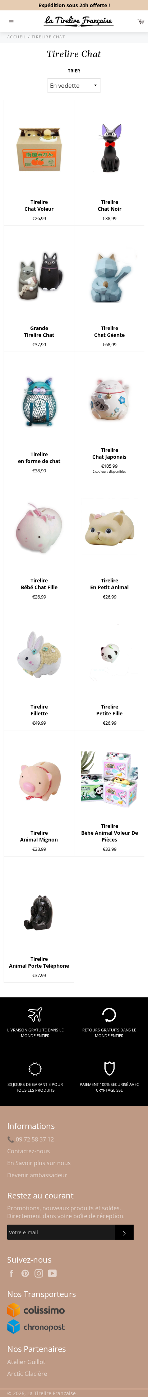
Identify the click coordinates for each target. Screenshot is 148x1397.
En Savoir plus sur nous (39, 1163)
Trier (74, 71)
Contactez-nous (28, 1151)
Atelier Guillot (26, 1362)
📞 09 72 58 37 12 (30, 1139)
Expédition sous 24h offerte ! (74, 5)
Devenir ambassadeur (37, 1175)
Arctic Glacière (27, 1373)
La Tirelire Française (52, 1393)
